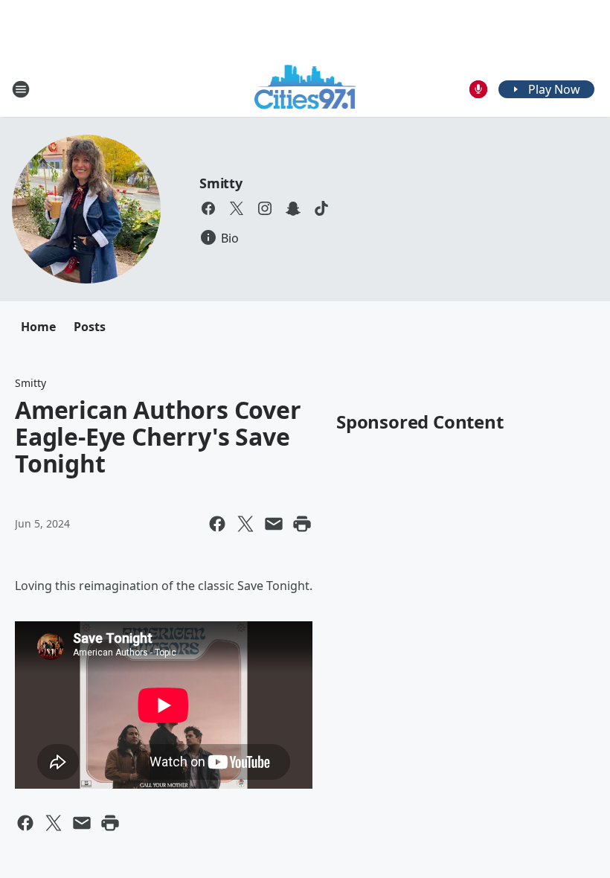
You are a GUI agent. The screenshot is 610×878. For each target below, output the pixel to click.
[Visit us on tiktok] (321, 208)
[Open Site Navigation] (21, 89)
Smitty (221, 183)
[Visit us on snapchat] (293, 208)
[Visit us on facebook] (208, 208)
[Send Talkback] (478, 89)
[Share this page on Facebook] (217, 523)
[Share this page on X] (245, 523)
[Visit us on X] (236, 208)
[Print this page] (302, 523)
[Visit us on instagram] (265, 208)
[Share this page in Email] (273, 523)
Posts (90, 326)
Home (38, 326)
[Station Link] (305, 89)
